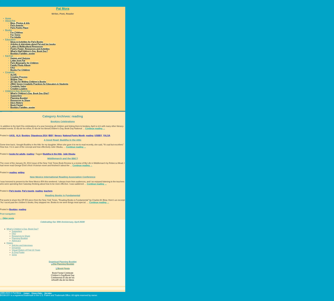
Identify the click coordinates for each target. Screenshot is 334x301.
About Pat (10, 21)
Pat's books (15, 191)
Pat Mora (62, 8)
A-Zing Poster (18, 252)
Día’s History (16, 103)
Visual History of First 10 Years (26, 250)
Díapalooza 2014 (39, 135)
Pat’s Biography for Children (24, 63)
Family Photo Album (20, 65)
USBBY (98, 135)
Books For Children (20, 70)
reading (89, 135)
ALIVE (13, 75)
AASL (12, 135)
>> (11, 111)
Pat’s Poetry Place (19, 28)
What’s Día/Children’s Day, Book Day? (29, 51)
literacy (58, 135)
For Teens (15, 35)
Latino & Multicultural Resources (26, 46)
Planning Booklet (19, 98)
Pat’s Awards (16, 25)
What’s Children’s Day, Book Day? (22, 229)
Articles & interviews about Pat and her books (33, 44)
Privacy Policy (37, 293)
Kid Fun (9, 56)
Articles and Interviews (22, 245)
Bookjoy (26, 135)
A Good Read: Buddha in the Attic (62, 140)
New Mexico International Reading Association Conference (62, 177)
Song (14, 255)
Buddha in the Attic (52, 154)
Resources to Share (20, 100)
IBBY (50, 135)
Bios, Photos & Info (20, 23)
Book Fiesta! (16, 105)
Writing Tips (16, 79)
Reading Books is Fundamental (62, 195)
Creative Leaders (18, 89)
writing (21, 172)
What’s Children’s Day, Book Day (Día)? (29, 93)
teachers (48, 191)
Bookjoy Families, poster (22, 53)
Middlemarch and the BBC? (62, 158)
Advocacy (16, 241)
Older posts (7, 218)
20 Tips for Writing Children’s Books (28, 82)
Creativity (10, 72)
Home (8, 18)
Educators (10, 39)
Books (8, 30)
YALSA (106, 135)
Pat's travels (28, 191)
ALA (18, 135)
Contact (26, 293)
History (10, 243)
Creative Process (18, 77)
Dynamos (16, 248)
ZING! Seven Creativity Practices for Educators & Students (39, 84)
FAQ (12, 67)
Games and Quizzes (20, 58)
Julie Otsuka (69, 154)
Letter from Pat (17, 60)
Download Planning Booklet (62, 262)
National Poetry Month (74, 135)
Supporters (16, 96)
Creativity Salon (18, 86)
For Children (16, 32)
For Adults (15, 37)
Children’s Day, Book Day (17, 91)
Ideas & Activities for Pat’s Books (26, 42)
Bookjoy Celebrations (63, 121)
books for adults (17, 154)
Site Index (48, 293)
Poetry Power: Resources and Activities (30, 49)
